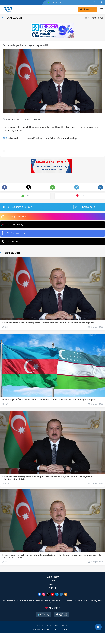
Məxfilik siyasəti (61, 625)
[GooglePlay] (43, 614)
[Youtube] (52, 594)
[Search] (95, 3)
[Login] (101, 2)
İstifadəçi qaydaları (44, 625)
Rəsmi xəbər (96, 18)
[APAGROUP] (52, 608)
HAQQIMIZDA (52, 577)
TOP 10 (52, 588)
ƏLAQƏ (52, 580)
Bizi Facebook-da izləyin (17, 233)
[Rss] (65, 594)
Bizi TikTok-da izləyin (15, 225)
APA (5, 138)
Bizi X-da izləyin (13, 241)
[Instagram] (43, 594)
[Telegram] (57, 594)
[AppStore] (61, 614)
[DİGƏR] (101, 10)
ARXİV (52, 584)
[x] (48, 594)
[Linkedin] (61, 594)
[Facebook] (39, 594)
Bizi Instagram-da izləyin (17, 217)
